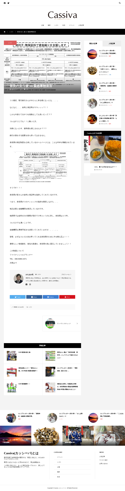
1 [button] (113, 138)
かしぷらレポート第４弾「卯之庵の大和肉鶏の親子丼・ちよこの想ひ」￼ (108, 118)
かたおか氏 (21, 307)
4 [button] (119, 138)
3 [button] (117, 138)
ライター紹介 (103, 460)
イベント (72, 25)
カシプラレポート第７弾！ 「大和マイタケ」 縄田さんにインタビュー (108, 69)
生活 (63, 25)
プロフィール (65, 274)
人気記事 (81, 25)
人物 (42, 25)
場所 (49, 25)
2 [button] (115, 138)
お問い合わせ (103, 463)
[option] (102, 154)
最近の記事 (93, 43)
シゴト (56, 25)
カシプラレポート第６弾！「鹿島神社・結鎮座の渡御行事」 (108, 85)
